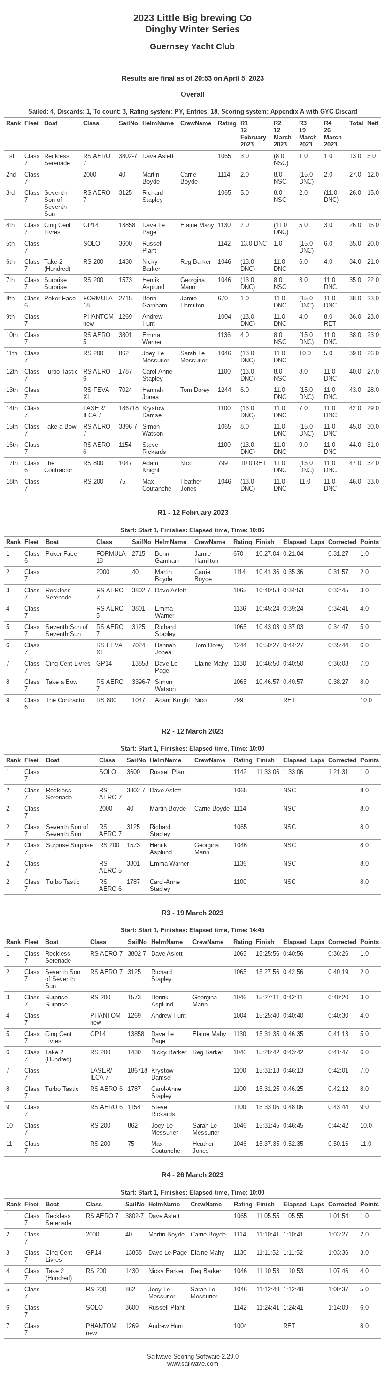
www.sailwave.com (192, 1363)
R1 (244, 123)
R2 (277, 123)
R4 (327, 123)
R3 (303, 123)
